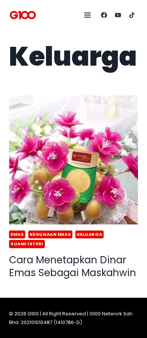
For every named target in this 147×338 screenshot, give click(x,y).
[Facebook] (104, 15)
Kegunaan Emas (50, 234)
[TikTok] (132, 15)
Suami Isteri (27, 244)
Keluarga (89, 234)
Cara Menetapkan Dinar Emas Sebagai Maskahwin (72, 266)
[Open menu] (88, 15)
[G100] (23, 15)
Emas (17, 234)
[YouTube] (118, 15)
